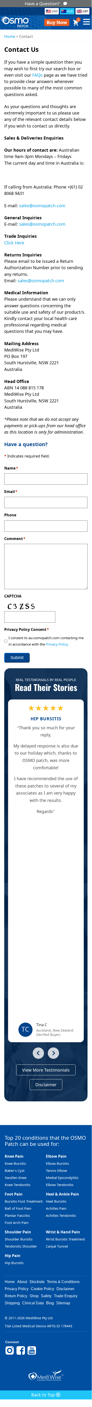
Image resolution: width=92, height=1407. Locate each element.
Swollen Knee (15, 1177)
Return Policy (16, 1296)
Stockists (36, 1282)
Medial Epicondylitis (62, 1177)
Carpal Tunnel (57, 1246)
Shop (34, 1296)
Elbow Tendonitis (59, 1184)
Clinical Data (33, 1303)
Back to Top (43, 1395)
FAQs (37, 75)
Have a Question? (42, 3)
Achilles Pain (56, 1208)
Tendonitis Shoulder (21, 1246)
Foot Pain (14, 1194)
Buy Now (57, 22)
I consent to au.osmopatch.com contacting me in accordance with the (46, 640)
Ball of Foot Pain (18, 1208)
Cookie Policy (42, 1289)
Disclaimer (45, 1084)
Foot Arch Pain (16, 1222)
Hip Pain (12, 1255)
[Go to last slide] (38, 1053)
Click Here (14, 243)
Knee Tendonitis (17, 1184)
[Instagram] (10, 1354)
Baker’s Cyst (14, 1170)
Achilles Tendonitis (61, 1215)
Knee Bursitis (15, 1163)
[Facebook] (21, 1354)
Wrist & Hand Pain (63, 1232)
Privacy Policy (57, 644)
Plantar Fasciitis (17, 1215)
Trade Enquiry (65, 1296)
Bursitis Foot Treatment (24, 1201)
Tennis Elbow (56, 1170)
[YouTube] (32, 1354)
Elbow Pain (56, 1156)
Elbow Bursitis (57, 1163)
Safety (46, 1296)
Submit (17, 657)
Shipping (12, 1303)
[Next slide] (53, 1053)
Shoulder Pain (18, 1232)
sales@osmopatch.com (42, 205)
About (22, 1282)
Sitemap (63, 1303)
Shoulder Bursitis (18, 1239)
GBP (85, 11)
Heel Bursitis (56, 1201)
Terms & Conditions (63, 1282)
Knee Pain (14, 1156)
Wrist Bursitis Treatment (65, 1239)
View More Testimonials (46, 1070)
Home (9, 36)
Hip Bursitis (14, 1262)
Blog (50, 1303)
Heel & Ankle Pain (62, 1194)
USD (55, 11)
